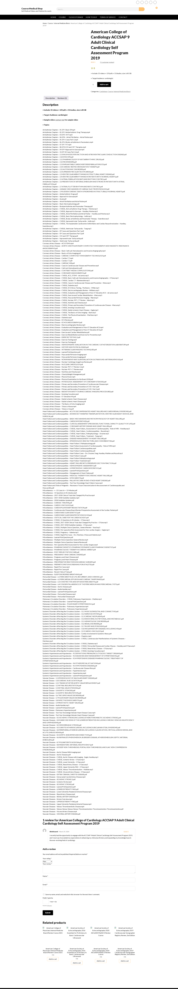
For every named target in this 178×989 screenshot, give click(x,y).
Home (53, 17)
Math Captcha (48, 898)
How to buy (91, 17)
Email (45, 884)
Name (45, 876)
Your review (47, 864)
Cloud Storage (76, 17)
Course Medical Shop (32, 8)
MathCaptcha (49, 905)
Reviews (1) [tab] (62, 98)
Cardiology (103, 91)
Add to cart (104, 84)
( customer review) (107, 62)
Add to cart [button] (53, 959)
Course (62, 17)
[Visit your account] (151, 9)
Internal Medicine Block (62, 23)
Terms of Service (108, 17)
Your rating (47, 858)
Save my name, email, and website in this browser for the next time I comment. (72, 894)
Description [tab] (50, 98)
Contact (123, 17)
